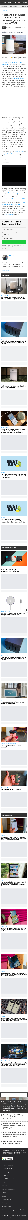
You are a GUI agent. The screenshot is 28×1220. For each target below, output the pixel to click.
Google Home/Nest (8, 154)
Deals (3, 27)
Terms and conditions (7, 1165)
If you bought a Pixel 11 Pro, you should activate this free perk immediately (14, 1117)
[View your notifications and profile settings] (15, 2)
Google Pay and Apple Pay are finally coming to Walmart (13, 1142)
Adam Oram (11, 27)
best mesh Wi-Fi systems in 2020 (14, 199)
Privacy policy (5, 1172)
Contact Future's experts (8, 1168)
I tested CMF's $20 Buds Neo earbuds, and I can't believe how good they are (14, 1126)
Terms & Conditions (6, 247)
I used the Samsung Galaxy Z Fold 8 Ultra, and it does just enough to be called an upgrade (14, 1134)
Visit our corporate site (14, 1153)
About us (4, 1192)
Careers (4, 1182)
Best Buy (4, 62)
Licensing (4, 1185)
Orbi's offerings (13, 193)
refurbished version (17, 79)
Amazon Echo (19, 152)
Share (5, 57)
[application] (14, 174)
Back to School (14, 6)
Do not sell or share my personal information (13, 1210)
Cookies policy (5, 1175)
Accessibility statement (8, 1179)
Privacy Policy (16, 247)
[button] (26, 2)
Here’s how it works (18, 32)
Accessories (4, 10)
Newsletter (23, 57)
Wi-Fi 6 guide (8, 215)
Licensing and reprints (8, 1203)
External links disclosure (8, 1189)
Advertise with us (6, 1199)
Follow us (15, 57)
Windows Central (6, 1206)
